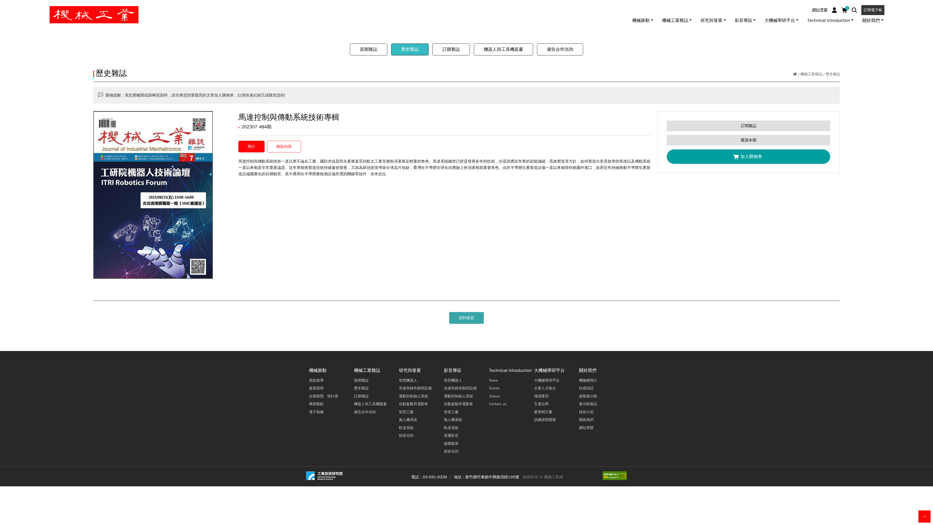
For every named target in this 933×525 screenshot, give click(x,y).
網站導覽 (820, 10)
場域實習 (541, 396)
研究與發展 (410, 370)
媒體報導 (451, 443)
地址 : (459, 477)
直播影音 (451, 435)
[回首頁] (795, 74)
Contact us (497, 404)
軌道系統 (406, 428)
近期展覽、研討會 (323, 396)
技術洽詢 (406, 435)
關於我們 (587, 370)
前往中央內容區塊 (19, 5)
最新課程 (316, 388)
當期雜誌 (368, 49)
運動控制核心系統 (413, 396)
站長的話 (586, 388)
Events (494, 388)
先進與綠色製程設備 (415, 388)
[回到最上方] (924, 516)
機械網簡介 (588, 380)
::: (6, 5)
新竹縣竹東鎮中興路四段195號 (492, 477)
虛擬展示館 (588, 396)
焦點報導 (316, 380)
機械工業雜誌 (811, 74)
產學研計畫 (543, 412)
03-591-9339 (435, 477)
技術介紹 (586, 412)
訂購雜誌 (451, 49)
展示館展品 (588, 404)
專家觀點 (316, 404)
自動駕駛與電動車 (413, 404)
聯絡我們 (586, 420)
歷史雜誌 (410, 49)
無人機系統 (408, 420)
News (493, 380)
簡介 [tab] (251, 146)
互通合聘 (541, 404)
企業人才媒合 (545, 388)
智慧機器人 (408, 380)
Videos (494, 396)
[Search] (854, 10)
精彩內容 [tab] (284, 146)
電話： (417, 477)
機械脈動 (318, 370)
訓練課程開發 (545, 420)
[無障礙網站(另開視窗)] (615, 475)
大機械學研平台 (549, 370)
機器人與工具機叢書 (503, 49)
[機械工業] (94, 14)
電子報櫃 (316, 412)
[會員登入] (834, 10)
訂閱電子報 (873, 10)
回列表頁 (466, 317)
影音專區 (452, 370)
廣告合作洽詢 (560, 49)
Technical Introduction (510, 370)
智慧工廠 (406, 412)
